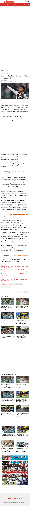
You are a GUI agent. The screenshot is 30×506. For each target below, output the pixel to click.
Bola (2, 73)
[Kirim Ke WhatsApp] (28, 292)
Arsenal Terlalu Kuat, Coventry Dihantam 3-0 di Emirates (14, 277)
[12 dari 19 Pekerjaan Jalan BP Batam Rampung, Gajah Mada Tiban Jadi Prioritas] (22, 330)
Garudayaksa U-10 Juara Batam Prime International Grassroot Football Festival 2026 (7, 450)
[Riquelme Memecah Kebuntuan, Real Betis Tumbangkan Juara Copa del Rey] (7, 301)
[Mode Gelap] (26, 2)
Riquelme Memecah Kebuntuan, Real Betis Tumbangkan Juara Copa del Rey (14, 267)
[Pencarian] (28, 2)
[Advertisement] (15, 21)
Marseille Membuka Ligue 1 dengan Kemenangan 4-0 (14, 271)
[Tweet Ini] (19, 292)
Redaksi (5, 80)
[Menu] (2, 1)
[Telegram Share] (25, 292)
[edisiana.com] (8, 1)
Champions (4, 284)
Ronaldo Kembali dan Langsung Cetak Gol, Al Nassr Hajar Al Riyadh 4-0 (13, 274)
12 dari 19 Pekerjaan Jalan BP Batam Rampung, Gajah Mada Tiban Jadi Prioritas (14, 280)
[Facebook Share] (16, 292)
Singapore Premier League (15, 284)
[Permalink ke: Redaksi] (2, 81)
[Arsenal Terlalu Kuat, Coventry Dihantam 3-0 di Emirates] (7, 330)
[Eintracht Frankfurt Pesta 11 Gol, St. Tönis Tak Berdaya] (22, 301)
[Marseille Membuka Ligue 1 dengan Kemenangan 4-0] (7, 315)
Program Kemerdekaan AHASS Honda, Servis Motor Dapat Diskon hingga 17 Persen (21, 450)
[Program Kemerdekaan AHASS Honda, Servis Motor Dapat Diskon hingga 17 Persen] (22, 443)
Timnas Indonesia (6, 287)
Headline (6, 73)
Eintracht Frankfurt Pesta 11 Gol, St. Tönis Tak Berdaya (14, 269)
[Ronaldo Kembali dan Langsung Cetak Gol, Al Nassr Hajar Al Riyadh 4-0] (22, 315)
